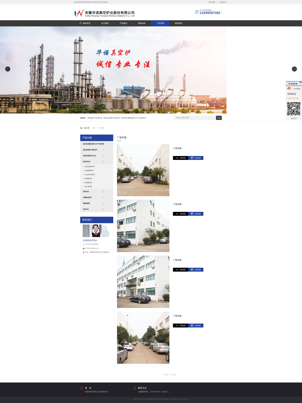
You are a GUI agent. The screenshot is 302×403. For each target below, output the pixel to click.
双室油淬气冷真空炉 (94, 118)
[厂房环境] (143, 170)
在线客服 (296, 89)
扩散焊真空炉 (89, 170)
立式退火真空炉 (90, 174)
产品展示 (123, 23)
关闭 (300, 82)
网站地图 (211, 2)
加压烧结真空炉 (90, 166)
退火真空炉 (88, 186)
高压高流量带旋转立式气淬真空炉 (133, 118)
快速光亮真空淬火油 (89, 156)
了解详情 (182, 158)
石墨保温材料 (87, 197)
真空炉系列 (86, 161)
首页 (93, 128)
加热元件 (86, 209)
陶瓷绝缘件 (86, 203)
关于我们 (105, 23)
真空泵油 (86, 191)
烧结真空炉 (88, 182)
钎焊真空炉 (88, 178)
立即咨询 (198, 158)
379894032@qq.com (92, 248)
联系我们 (223, 2)
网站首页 (86, 23)
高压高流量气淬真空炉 (111, 118)
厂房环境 (160, 23)
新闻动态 (142, 23)
